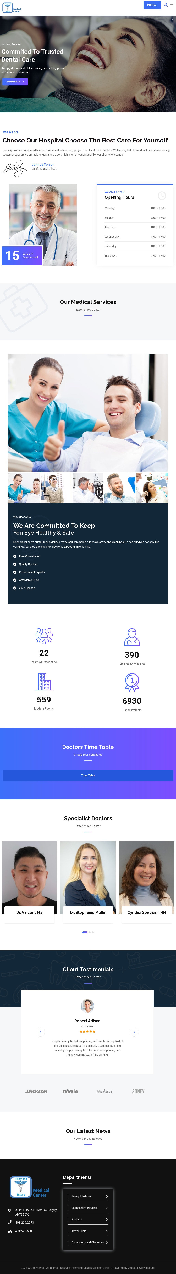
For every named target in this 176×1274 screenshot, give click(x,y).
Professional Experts (32, 572)
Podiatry (77, 1219)
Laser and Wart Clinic (84, 1207)
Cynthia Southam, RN (147, 912)
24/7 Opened (27, 588)
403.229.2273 (18, 1222)
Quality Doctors (28, 564)
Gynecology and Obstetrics (88, 1242)
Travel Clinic (79, 1231)
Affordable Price (29, 580)
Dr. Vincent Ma (29, 912)
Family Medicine (81, 1196)
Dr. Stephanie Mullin (88, 912)
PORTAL (152, 5)
